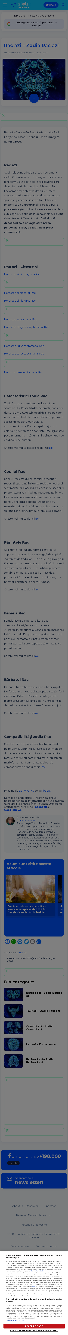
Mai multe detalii (37, 1271)
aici (33, 1286)
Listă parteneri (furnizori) (15, 1320)
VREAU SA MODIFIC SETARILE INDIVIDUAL (34, 1330)
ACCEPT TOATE (34, 1326)
